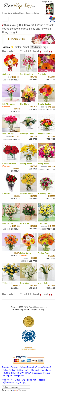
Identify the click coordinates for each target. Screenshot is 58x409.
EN (51, 2)
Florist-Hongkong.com (38, 307)
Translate (22, 390)
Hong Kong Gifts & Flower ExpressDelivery (21, 13)
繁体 (47, 2)
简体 (43, 2)
